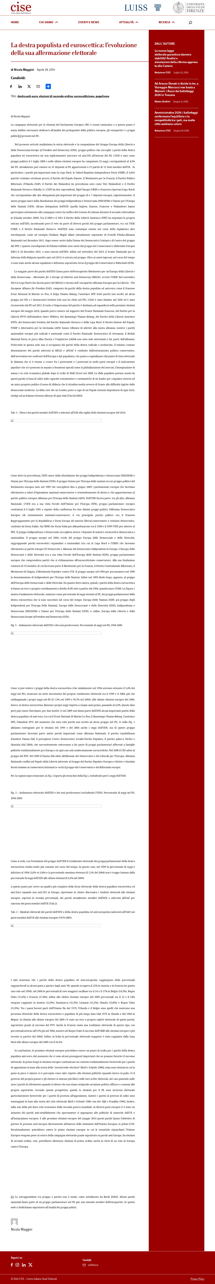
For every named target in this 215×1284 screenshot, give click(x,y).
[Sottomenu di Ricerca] (173, 23)
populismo (102, 96)
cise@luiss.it (93, 1265)
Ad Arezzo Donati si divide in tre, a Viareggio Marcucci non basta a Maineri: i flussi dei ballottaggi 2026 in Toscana (176, 89)
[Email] (38, 87)
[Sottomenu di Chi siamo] (56, 23)
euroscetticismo (84, 96)
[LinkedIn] (20, 87)
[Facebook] (11, 87)
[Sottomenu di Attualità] (137, 23)
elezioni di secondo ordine (56, 96)
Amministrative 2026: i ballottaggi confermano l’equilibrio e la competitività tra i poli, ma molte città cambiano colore (176, 118)
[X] (29, 87)
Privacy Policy (197, 1279)
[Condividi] (48, 87)
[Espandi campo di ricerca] (190, 22)
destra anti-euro (28, 96)
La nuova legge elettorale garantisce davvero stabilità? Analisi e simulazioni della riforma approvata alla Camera (176, 58)
